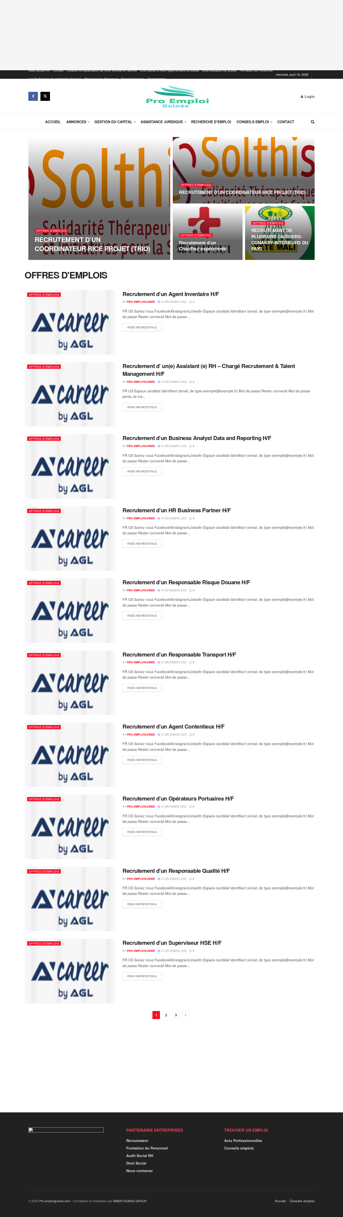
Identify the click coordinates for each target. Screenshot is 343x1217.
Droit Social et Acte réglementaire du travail (169, 70)
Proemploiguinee (133, 79)
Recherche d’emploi (211, 121)
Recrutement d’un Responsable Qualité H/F (176, 871)
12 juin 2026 (81, 258)
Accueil (53, 121)
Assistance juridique (162, 121)
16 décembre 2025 (173, 302)
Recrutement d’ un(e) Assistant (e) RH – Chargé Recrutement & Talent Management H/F (209, 370)
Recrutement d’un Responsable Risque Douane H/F (186, 582)
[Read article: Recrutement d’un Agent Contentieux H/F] (70, 755)
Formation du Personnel (256, 70)
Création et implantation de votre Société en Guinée (102, 70)
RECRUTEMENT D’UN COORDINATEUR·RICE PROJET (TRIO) (92, 244)
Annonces (76, 121)
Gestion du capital (113, 121)
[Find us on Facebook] (33, 96)
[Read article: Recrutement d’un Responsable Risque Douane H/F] (70, 610)
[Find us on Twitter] (45, 96)
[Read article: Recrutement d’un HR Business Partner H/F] (70, 538)
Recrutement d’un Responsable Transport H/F (179, 654)
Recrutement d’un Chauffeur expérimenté (202, 245)
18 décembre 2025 (267, 258)
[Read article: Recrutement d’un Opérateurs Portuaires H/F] (70, 827)
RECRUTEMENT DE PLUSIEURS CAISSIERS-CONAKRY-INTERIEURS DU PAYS (279, 239)
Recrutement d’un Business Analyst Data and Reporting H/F (197, 438)
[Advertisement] (171, 35)
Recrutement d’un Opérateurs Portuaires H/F (178, 798)
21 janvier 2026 (192, 258)
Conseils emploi (253, 121)
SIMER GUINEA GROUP (129, 1201)
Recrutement (156, 79)
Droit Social (136, 1163)
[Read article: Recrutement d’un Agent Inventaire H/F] (70, 322)
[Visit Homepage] (175, 96)
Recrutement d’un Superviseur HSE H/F (172, 943)
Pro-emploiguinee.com (54, 1201)
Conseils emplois (239, 1148)
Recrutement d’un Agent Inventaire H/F (171, 294)
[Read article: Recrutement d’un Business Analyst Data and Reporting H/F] (70, 466)
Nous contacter (139, 1170)
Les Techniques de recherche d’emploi (54, 79)
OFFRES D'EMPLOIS (51, 231)
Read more (142, 327)
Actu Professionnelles (243, 1140)
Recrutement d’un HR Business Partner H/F (177, 510)
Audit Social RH (39, 70)
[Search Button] (313, 121)
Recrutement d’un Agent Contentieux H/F (173, 726)
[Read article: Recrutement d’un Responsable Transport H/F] (70, 683)
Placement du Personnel (101, 79)
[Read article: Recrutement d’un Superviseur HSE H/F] (70, 971)
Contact (58, 70)
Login (309, 96)
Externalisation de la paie (219, 70)
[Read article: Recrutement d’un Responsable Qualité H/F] (70, 899)
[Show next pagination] (185, 1015)
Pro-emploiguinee (53, 258)
